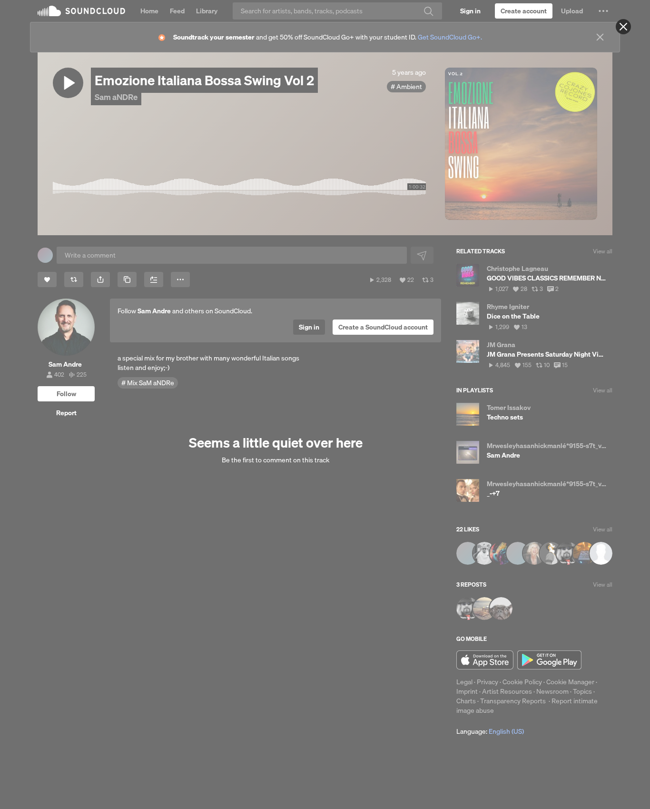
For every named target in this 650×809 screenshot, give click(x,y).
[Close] (623, 26)
